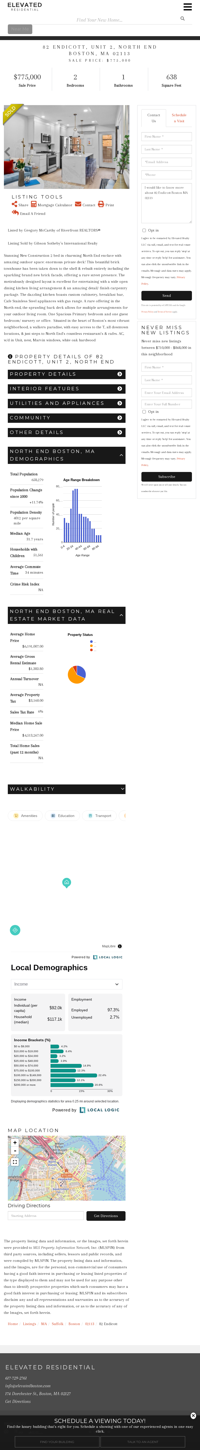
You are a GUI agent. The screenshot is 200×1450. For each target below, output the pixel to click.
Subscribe (166, 476)
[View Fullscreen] (15, 1162)
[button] (7, 147)
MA (44, 1323)
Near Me (20, 29)
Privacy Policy (147, 312)
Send (166, 295)
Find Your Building (57, 1442)
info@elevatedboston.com (28, 1385)
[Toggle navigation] (187, 7)
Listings (29, 1323)
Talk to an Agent (142, 1442)
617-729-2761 (16, 1378)
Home (13, 1323)
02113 (89, 1323)
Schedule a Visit (179, 118)
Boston (74, 1323)
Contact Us (153, 118)
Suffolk (58, 1323)
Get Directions (106, 1215)
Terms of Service (165, 312)
